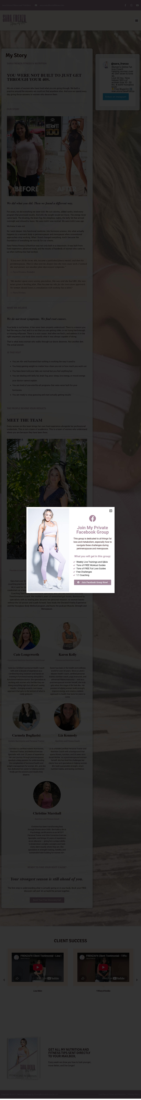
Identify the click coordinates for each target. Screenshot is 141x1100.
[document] (70, 550)
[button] (111, 511)
